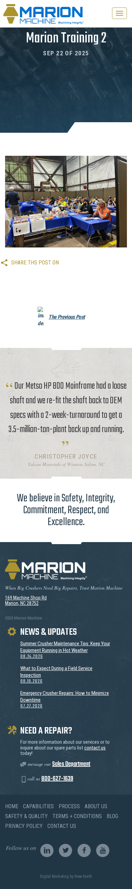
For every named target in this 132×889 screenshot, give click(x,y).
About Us (96, 806)
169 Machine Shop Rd (26, 597)
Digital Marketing (54, 876)
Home (11, 806)
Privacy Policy (24, 826)
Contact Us (61, 826)
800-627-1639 (57, 779)
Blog (112, 816)
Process (69, 806)
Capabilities (38, 806)
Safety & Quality (26, 816)
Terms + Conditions (77, 816)
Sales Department (71, 764)
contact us (95, 748)
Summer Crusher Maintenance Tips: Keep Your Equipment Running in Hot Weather (65, 650)
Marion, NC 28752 (22, 603)
